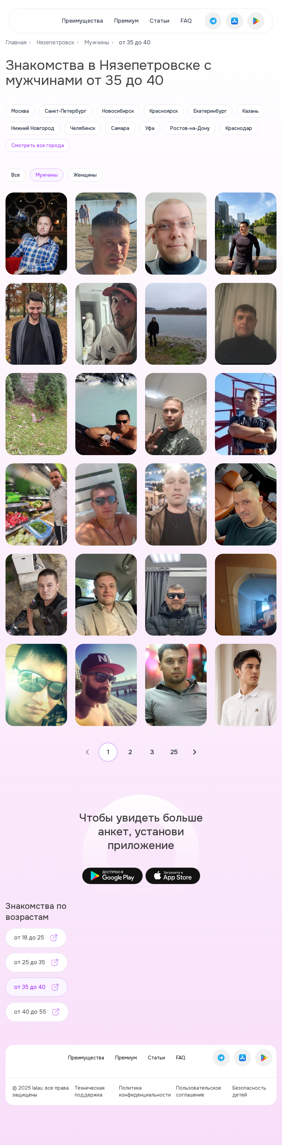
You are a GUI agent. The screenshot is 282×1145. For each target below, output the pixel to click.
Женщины (85, 175)
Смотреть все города (37, 145)
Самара (120, 128)
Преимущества (82, 20)
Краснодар (239, 128)
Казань (250, 111)
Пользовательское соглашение (198, 1091)
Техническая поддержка (90, 1091)
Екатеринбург (210, 111)
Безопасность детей (249, 1091)
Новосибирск (118, 111)
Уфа (149, 128)
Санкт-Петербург (65, 111)
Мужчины (96, 42)
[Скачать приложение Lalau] (213, 21)
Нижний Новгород (32, 128)
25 (174, 752)
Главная (16, 42)
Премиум (126, 20)
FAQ (186, 20)
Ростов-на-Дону (190, 128)
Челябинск (82, 128)
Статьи (160, 20)
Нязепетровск (55, 42)
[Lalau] (33, 20)
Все (15, 175)
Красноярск (164, 111)
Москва (20, 111)
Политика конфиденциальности (145, 1091)
